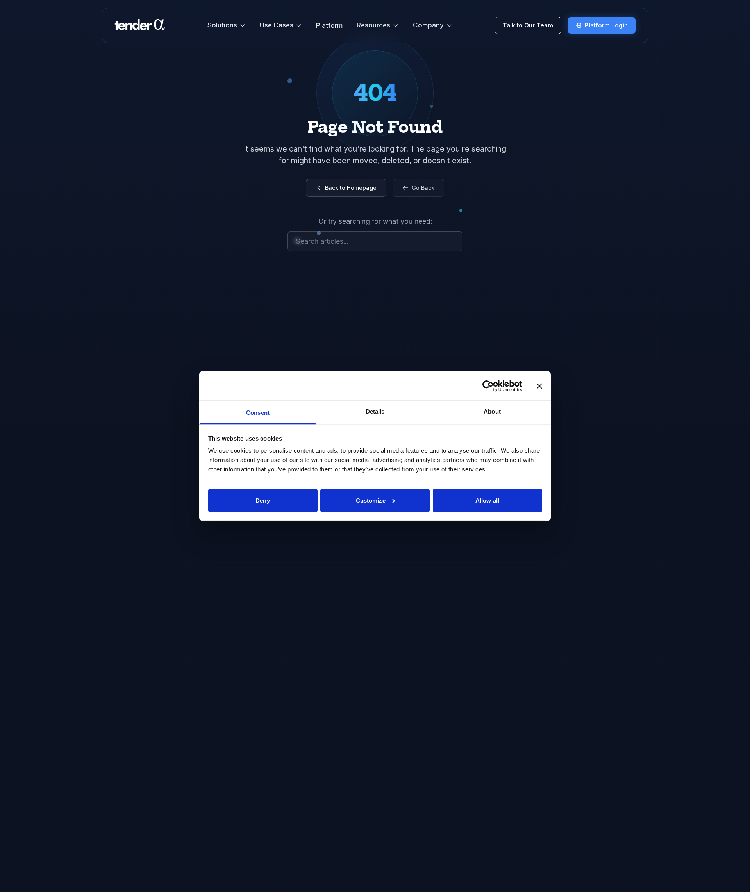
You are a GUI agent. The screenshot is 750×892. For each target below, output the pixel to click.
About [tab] (492, 411)
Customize (371, 500)
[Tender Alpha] (139, 25)
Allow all (487, 500)
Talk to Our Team (528, 25)
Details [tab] (375, 411)
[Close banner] (539, 386)
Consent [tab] (258, 412)
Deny (262, 500)
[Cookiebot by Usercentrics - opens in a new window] (488, 386)
